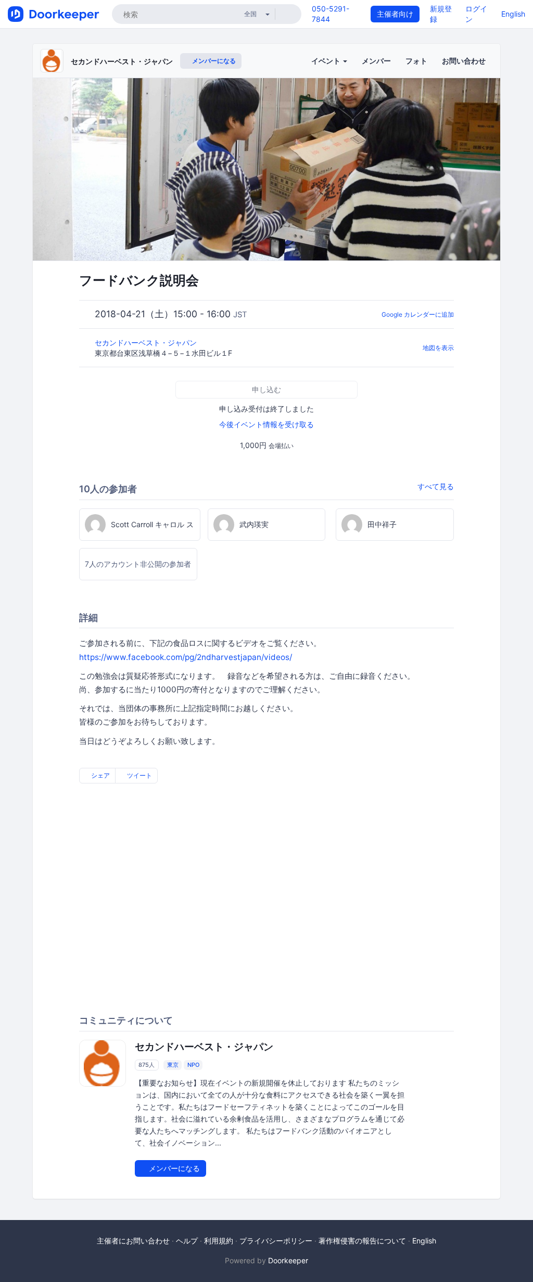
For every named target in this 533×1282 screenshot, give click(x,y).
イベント (326, 60)
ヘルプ (187, 1240)
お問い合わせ (464, 60)
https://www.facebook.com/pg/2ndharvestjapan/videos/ (185, 657)
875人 (146, 1064)
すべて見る (435, 486)
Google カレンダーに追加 (418, 314)
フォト (416, 60)
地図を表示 (438, 348)
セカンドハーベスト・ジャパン (122, 61)
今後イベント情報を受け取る (266, 424)
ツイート (138, 775)
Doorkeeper (288, 1260)
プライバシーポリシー (275, 1240)
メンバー (376, 60)
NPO (193, 1064)
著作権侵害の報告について (362, 1240)
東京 (173, 1064)
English (513, 13)
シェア (100, 775)
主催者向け (395, 13)
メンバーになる (213, 61)
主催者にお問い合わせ (133, 1240)
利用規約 (218, 1240)
